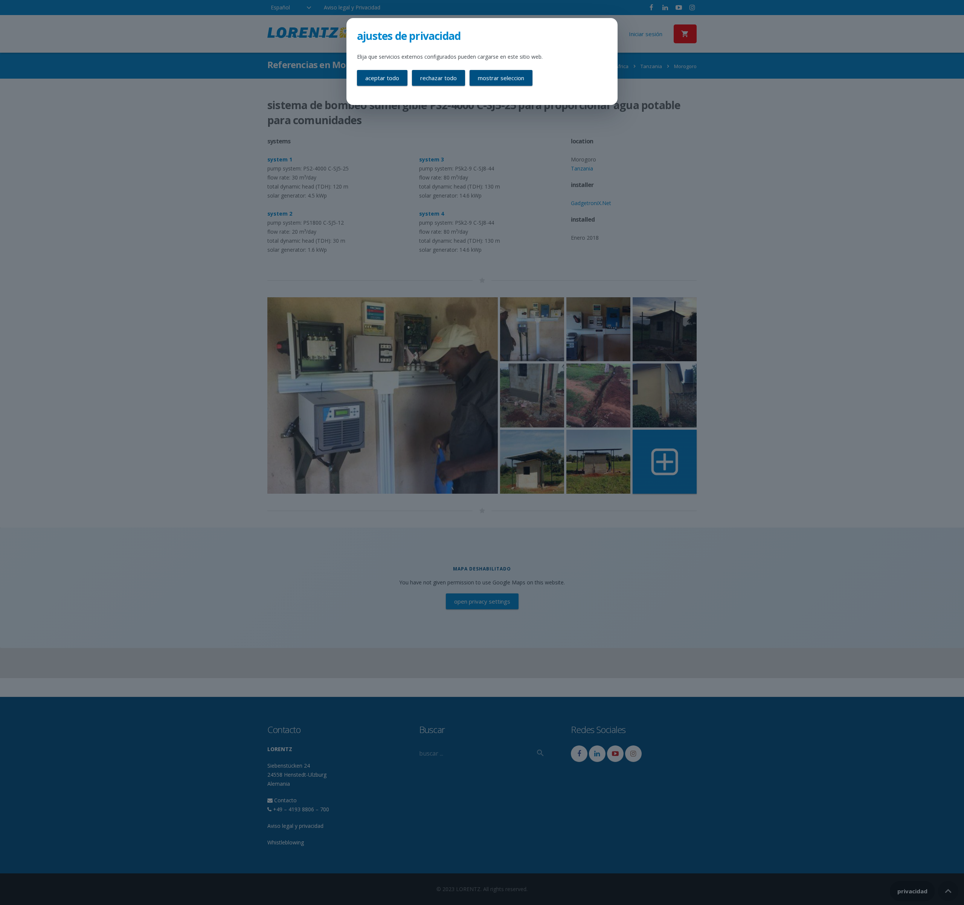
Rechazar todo (438, 78)
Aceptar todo (382, 78)
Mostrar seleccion (501, 78)
